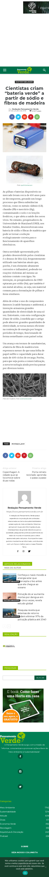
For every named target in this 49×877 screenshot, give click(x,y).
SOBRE (24, 846)
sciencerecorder (26, 399)
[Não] (45, 867)
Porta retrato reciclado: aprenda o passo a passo (36, 475)
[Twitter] (30, 551)
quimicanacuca (26, 185)
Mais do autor (12, 568)
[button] (44, 70)
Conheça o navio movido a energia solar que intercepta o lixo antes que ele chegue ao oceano (32, 581)
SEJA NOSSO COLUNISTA (24, 852)
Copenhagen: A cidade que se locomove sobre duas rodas (11, 476)
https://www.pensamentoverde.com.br (24, 511)
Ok (25, 873)
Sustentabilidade (24, 82)
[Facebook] (19, 551)
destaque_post (18, 444)
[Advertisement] (24, 40)
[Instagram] (24, 551)
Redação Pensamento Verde (25, 109)
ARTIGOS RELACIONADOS (17, 564)
